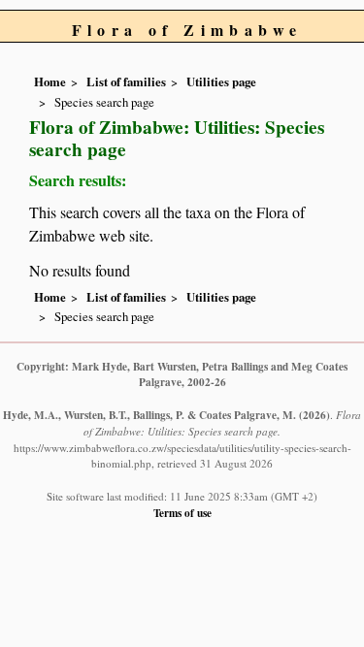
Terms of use (182, 512)
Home (50, 81)
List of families (126, 81)
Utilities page (221, 81)
